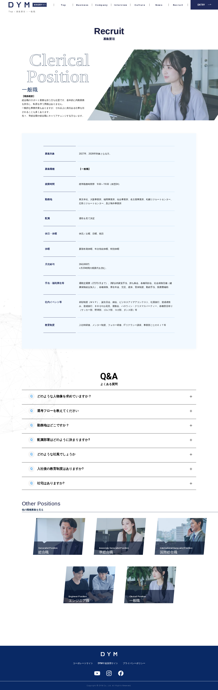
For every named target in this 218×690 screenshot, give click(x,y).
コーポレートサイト (83, 663)
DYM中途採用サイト (108, 663)
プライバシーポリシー (134, 663)
